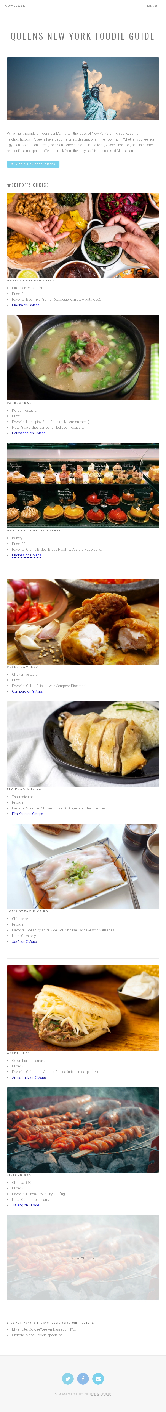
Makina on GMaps (25, 305)
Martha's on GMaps (26, 555)
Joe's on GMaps (24, 942)
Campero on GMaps (27, 691)
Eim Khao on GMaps (27, 814)
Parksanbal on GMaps (28, 433)
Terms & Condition (100, 1393)
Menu (152, 6)
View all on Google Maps (35, 164)
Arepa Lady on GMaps (29, 1078)
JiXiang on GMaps (26, 1205)
